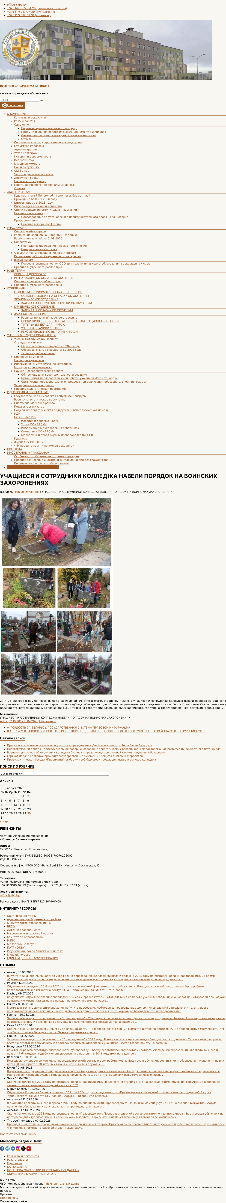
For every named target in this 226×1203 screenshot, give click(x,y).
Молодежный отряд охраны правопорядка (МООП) (57, 435)
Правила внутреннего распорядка (38, 267)
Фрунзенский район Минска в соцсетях (35, 951)
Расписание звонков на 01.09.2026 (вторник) (45, 235)
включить (15, 105)
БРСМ (11, 926)
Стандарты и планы (28, 342)
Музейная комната (27, 163)
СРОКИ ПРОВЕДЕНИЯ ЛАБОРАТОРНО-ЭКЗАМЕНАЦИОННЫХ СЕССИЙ (70, 321)
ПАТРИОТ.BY (16, 947)
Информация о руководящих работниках (50, 428)
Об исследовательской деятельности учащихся (54, 374)
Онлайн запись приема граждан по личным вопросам (58, 135)
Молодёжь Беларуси (21, 944)
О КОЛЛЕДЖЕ (16, 113)
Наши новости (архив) (30, 181)
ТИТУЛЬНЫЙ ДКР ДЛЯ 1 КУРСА (43, 324)
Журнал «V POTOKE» (28, 442)
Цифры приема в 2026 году (33, 202)
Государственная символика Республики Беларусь (50, 396)
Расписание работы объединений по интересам (47, 256)
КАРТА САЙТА (17, 1166)
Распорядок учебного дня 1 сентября (33, 467)
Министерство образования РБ (29, 923)
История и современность (33, 156)
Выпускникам (23, 260)
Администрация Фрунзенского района (34, 919)
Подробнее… (9, 1197)
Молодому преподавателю (33, 367)
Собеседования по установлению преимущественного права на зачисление (74, 217)
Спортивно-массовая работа (34, 403)
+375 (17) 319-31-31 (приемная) (29, 15)
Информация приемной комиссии (38, 206)
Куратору (20, 438)
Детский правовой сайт (24, 930)
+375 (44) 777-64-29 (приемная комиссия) (37, 8)
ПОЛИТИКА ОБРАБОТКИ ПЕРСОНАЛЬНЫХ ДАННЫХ (43, 1170)
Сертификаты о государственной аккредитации (48, 142)
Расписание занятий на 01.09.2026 (38, 238)
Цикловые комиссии (28, 356)
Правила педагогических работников (40, 388)
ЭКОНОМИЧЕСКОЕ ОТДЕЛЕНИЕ (36, 299)
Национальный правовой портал (30, 933)
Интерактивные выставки (39, 249)
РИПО (11, 940)
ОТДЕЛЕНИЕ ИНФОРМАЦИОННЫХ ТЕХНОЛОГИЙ (48, 292)
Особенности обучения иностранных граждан (46, 456)
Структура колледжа (29, 146)
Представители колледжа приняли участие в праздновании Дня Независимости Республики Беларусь (79, 745)
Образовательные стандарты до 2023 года (51, 349)
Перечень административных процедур (49, 128)
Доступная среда (26, 177)
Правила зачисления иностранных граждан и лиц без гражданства (61, 460)
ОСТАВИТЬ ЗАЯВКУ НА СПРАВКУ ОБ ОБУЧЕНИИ (55, 296)
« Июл (4, 821)
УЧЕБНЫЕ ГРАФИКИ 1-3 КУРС (42, 328)
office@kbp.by (17, 4)
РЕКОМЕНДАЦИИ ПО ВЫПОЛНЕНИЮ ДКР (50, 331)
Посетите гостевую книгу (18, 1134)
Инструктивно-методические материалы (43, 364)
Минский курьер (18, 954)
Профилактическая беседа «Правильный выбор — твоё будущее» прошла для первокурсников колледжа (81, 759)
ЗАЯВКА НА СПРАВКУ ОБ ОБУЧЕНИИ (47, 310)
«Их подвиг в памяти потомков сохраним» (44, 445)
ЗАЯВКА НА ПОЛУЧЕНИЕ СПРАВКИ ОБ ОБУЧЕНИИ (56, 303)
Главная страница (26, 492)
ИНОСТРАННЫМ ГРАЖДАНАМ (28, 452)
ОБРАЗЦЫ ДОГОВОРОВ (30, 274)
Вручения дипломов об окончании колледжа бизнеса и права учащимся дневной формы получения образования (86, 752)
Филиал (19, 188)
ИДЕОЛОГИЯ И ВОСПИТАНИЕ (28, 392)
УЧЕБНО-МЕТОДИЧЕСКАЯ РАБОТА (31, 335)
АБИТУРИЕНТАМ (18, 192)
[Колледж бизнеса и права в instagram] (18, 1149)
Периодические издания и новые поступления (54, 245)
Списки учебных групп (30, 231)
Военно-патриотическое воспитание (39, 399)
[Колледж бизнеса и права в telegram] (7, 1149)
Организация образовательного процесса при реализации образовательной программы (83, 381)
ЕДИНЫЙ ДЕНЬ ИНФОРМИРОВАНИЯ (32, 958)
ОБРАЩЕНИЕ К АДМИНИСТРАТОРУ (31, 1173)
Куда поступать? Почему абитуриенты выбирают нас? (52, 195)
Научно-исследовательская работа (39, 371)
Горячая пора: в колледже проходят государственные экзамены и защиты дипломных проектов (75, 756)
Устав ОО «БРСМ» (34, 424)
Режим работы (24, 121)
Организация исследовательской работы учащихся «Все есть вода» (69, 378)
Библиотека (22, 242)
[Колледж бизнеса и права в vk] (13, 1149)
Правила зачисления (28, 213)
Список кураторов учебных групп (37, 281)
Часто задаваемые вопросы (33, 174)
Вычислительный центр (62, 1183)
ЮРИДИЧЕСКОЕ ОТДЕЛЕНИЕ (34, 306)
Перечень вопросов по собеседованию (41, 463)
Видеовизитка (24, 160)
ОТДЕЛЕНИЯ (16, 288)
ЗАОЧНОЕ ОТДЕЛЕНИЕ (30, 314)
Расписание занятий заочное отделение (49, 317)
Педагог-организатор (29, 406)
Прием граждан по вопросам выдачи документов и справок (63, 131)
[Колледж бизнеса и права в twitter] (23, 1149)
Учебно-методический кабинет (36, 339)
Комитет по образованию (25, 937)
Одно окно (21, 124)
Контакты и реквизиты (30, 117)
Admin (4, 721)
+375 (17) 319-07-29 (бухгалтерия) (31, 11)
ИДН (17, 413)
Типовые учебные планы (38, 353)
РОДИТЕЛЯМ (16, 270)
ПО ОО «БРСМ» (25, 417)
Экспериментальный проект (34, 385)
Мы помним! (47, 721)
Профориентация (26, 220)
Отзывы (26, 139)
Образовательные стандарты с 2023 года (50, 346)
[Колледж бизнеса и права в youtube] (28, 1149)
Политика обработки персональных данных (44, 184)
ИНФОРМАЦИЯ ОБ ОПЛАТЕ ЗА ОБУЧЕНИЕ (43, 278)
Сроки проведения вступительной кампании (45, 209)
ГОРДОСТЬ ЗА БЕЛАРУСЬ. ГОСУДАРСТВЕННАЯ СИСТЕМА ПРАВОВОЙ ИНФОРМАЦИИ (68, 727)
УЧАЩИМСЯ (15, 227)
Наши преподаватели (29, 360)
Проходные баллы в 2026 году (35, 199)
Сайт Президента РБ (21, 915)
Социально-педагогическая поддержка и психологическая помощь (61, 410)
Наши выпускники (27, 167)
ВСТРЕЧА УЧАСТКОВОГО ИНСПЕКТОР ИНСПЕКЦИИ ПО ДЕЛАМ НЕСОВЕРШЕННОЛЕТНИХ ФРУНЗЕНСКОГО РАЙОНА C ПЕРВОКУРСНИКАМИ (106, 731)
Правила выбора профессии (41, 224)
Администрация (25, 149)
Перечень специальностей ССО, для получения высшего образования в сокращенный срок (85, 263)
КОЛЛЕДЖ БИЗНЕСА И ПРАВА (25, 86)
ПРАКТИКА (14, 449)
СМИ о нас (21, 170)
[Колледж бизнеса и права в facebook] (2, 1149)
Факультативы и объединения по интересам (45, 252)
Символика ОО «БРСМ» (38, 431)
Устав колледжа (25, 153)
